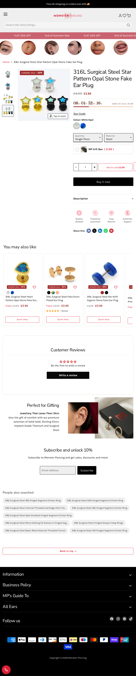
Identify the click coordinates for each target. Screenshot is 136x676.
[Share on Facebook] (89, 231)
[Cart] (129, 16)
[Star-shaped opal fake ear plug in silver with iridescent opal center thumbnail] (8, 74)
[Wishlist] (124, 16)
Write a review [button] (68, 375)
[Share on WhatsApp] (106, 231)
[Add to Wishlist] (34, 286)
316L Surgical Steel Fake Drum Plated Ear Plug (63, 298)
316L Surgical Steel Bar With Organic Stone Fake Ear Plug (102, 298)
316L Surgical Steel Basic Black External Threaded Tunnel (35, 530)
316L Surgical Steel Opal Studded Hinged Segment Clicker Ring (38, 515)
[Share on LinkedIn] (100, 231)
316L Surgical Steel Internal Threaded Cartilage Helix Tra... (35, 508)
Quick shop (22, 319)
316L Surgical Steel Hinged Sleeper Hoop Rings (98, 522)
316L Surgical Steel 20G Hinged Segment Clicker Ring (95, 500)
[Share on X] (94, 231)
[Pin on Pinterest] (111, 231)
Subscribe (86, 470)
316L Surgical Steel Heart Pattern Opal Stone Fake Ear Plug (20, 298)
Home (6, 62)
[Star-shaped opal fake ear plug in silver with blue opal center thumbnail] (8, 86)
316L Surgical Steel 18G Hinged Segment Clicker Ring (33, 500)
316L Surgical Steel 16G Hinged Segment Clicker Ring (99, 508)
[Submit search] (128, 25)
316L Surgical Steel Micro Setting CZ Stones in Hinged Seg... (36, 522)
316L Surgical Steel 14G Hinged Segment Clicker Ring (99, 530)
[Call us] (6, 669)
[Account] (120, 16)
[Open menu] (5, 16)
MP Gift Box (101, 149)
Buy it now (103, 181)
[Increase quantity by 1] (94, 167)
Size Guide (79, 113)
